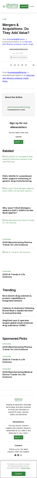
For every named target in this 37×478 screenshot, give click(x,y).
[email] (26, 65)
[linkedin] (15, 65)
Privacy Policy (25, 468)
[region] (18, 469)
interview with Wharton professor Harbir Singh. (18, 78)
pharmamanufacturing (18, 49)
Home (4, 19)
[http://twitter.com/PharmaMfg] (21, 455)
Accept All (18, 474)
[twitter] (18, 65)
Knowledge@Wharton (16, 39)
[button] (4, 6)
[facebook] (11, 65)
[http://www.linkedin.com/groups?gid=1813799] (18, 455)
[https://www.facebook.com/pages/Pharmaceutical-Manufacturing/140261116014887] (15, 455)
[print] (33, 65)
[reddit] (22, 65)
